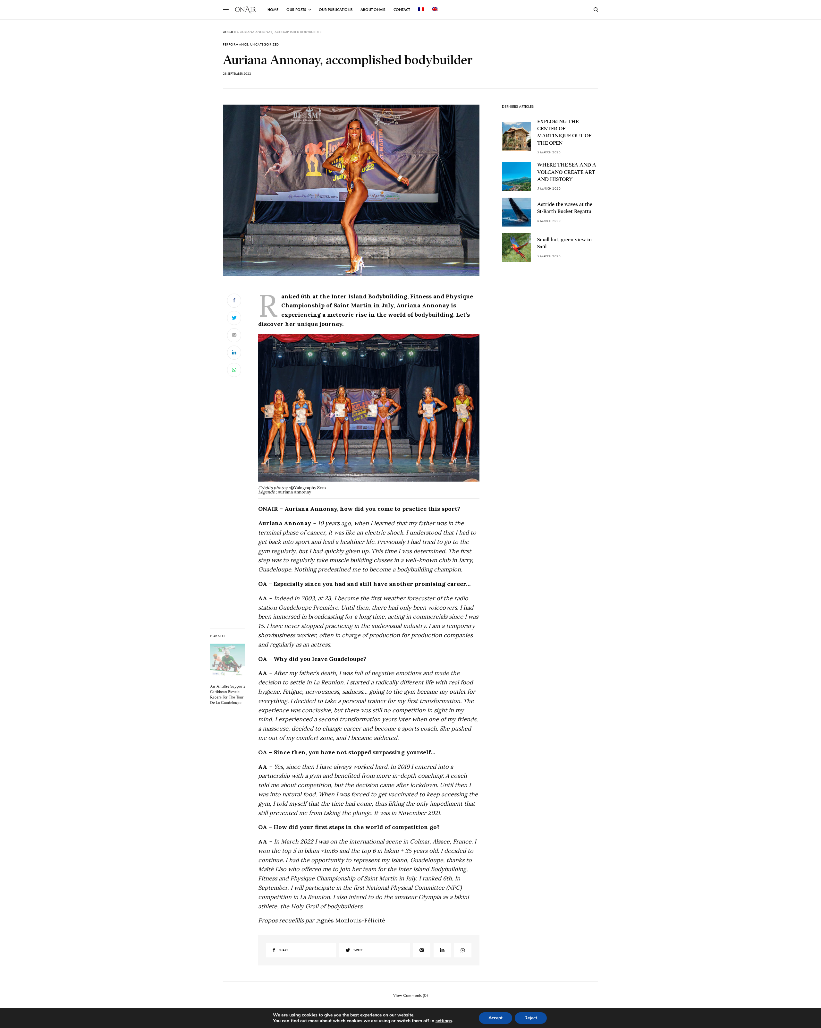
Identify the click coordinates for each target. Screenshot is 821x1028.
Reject (530, 1018)
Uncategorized (264, 44)
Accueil (229, 32)
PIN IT (372, 416)
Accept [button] (495, 1018)
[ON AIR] (245, 9)
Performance (235, 44)
